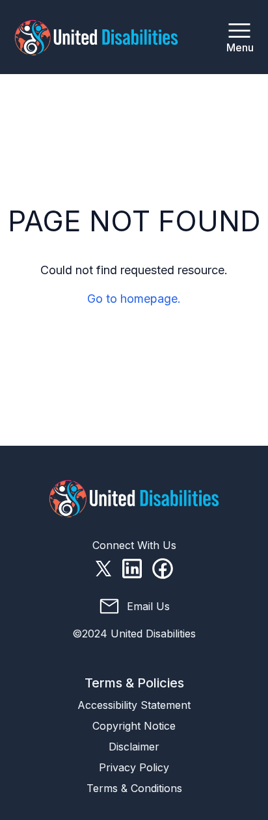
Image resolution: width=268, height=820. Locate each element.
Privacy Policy (134, 767)
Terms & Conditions (134, 788)
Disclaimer (134, 746)
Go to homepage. (134, 298)
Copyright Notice (134, 725)
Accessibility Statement (134, 704)
